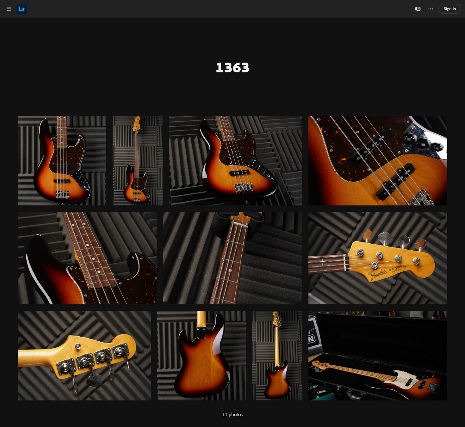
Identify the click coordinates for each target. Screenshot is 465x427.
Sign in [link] (450, 8)
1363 (232, 66)
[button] (9, 9)
